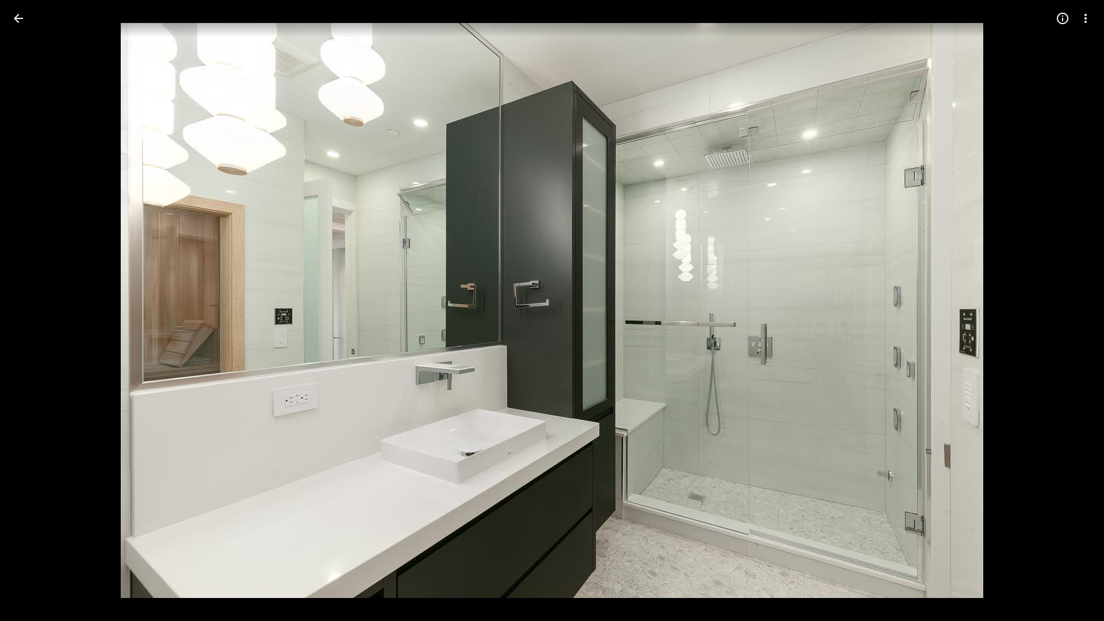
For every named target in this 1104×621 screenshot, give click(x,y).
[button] (32, 310)
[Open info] (1062, 18)
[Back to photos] (18, 18)
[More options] (1085, 18)
